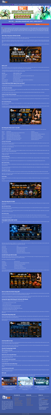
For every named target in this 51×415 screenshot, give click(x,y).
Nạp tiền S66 (29, 400)
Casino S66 (16, 4)
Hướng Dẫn (34, 4)
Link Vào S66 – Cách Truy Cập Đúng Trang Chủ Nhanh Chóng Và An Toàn (41, 387)
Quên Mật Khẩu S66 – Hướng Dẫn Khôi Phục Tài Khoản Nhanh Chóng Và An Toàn (9, 387)
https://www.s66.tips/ (45, 399)
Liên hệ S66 (16, 399)
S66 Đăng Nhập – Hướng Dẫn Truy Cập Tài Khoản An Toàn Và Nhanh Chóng (25, 387)
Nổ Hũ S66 (25, 4)
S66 (12, 4)
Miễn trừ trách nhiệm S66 (18, 403)
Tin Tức (38, 4)
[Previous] (1, 384)
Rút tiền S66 (29, 402)
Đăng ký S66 (29, 399)
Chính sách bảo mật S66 (18, 400)
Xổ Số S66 (29, 4)
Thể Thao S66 (20, 4)
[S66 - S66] (6, 2)
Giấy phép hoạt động (18, 402)
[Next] (49, 384)
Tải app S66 (29, 403)
